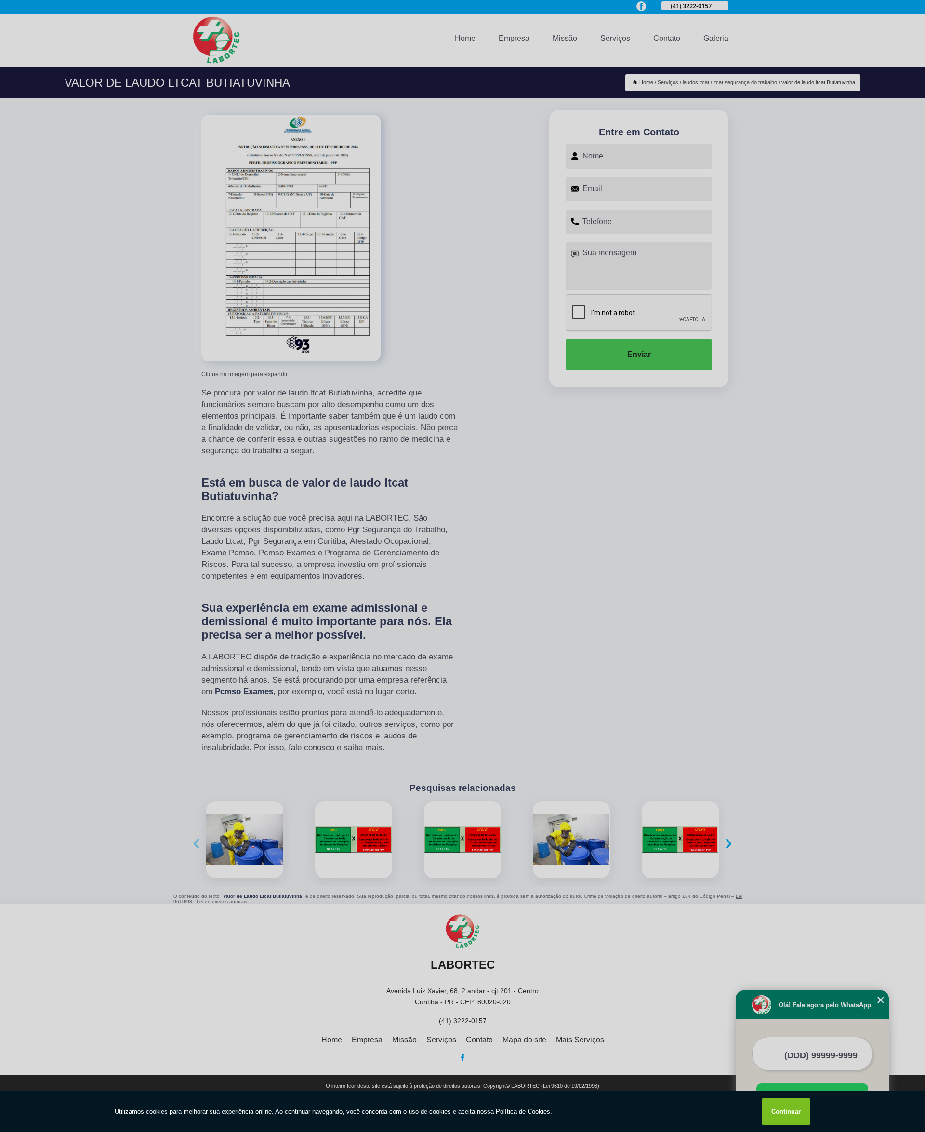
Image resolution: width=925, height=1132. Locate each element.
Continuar (786, 1111)
